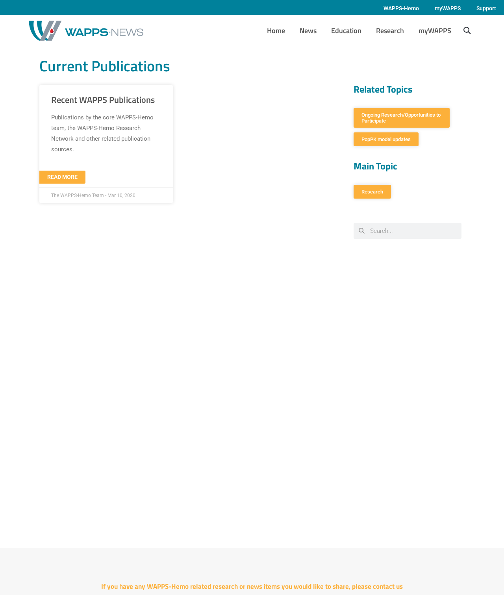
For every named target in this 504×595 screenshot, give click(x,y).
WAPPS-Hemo (401, 8)
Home (276, 30)
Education (346, 30)
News (308, 30)
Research (390, 30)
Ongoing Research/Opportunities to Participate (401, 118)
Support (486, 8)
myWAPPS (448, 8)
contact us (388, 586)
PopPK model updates (386, 139)
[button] (466, 30)
